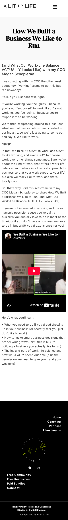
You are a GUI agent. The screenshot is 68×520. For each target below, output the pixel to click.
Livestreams (52, 430)
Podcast (55, 426)
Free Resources (18, 479)
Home (57, 417)
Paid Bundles (16, 483)
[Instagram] (38, 467)
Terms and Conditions (39, 506)
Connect (13, 488)
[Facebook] (29, 467)
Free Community (19, 475)
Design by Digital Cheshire (32, 510)
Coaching (54, 422)
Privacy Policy (19, 506)
